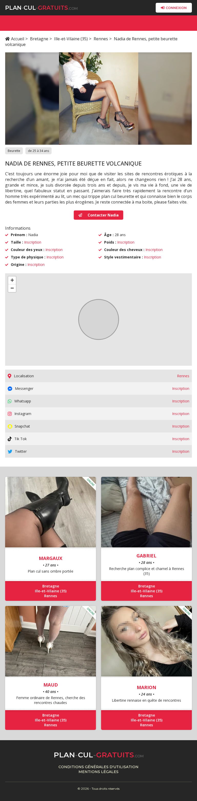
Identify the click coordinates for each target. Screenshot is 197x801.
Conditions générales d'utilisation (98, 767)
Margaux (50, 558)
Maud (50, 685)
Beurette (14, 151)
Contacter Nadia (102, 215)
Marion (146, 687)
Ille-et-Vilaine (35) (71, 39)
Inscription (32, 242)
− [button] (12, 288)
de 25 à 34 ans (38, 151)
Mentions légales (98, 771)
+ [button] (12, 280)
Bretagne (39, 39)
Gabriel (146, 556)
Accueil (17, 39)
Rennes (101, 39)
